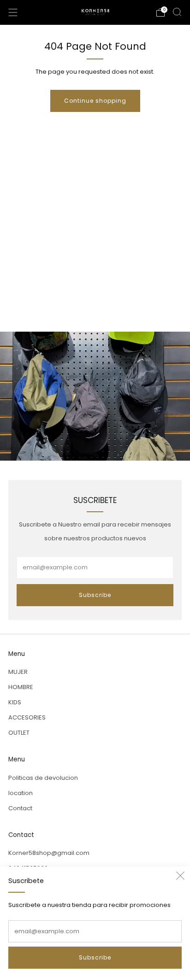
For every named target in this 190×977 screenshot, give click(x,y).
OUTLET (19, 732)
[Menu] (13, 12)
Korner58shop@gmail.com (48, 852)
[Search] (177, 12)
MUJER (18, 671)
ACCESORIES (27, 717)
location (20, 793)
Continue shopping (95, 101)
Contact (20, 808)
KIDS (14, 702)
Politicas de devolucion (43, 777)
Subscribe (95, 957)
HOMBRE (20, 687)
